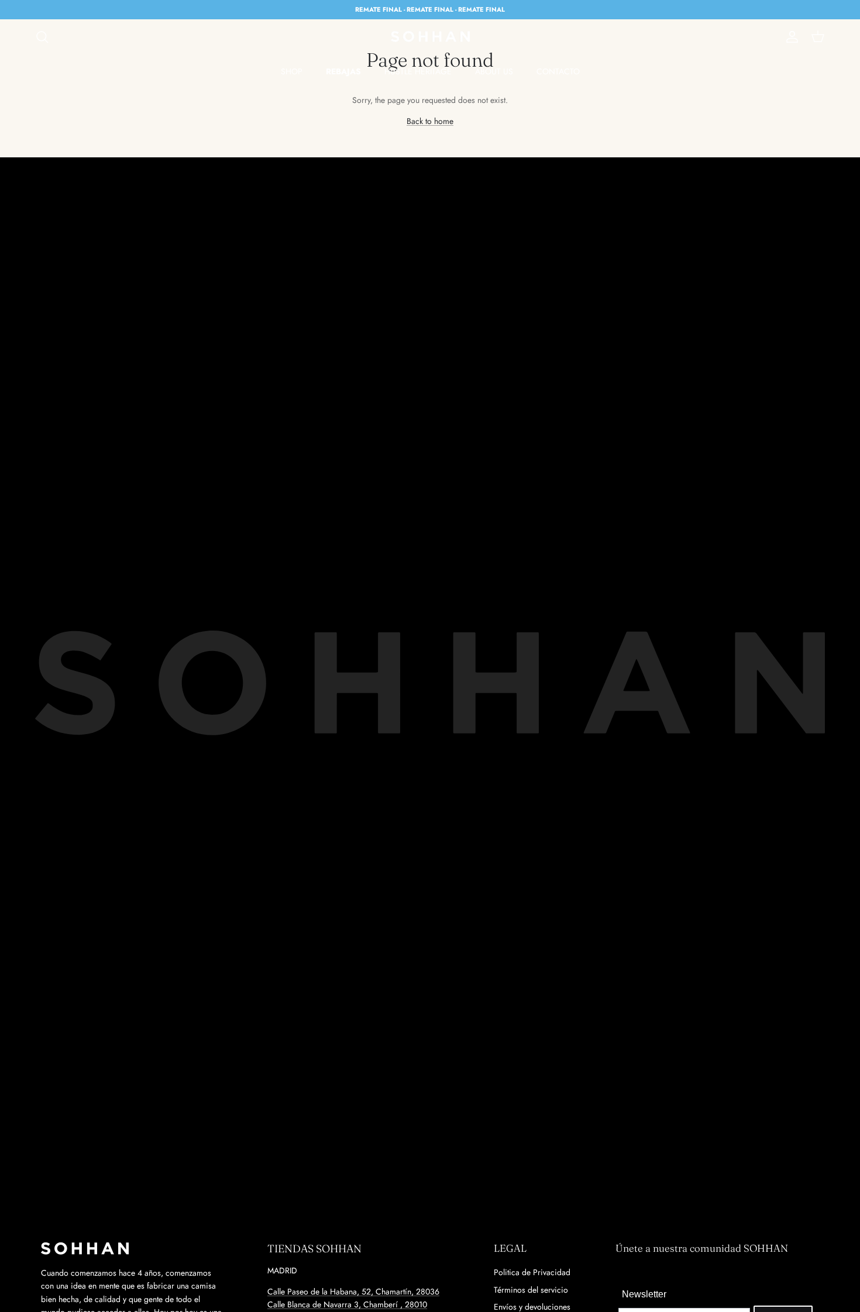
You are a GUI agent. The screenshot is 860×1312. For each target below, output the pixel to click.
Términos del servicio (531, 1290)
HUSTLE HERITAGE (418, 71)
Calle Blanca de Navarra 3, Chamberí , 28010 (347, 1304)
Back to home (430, 121)
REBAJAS (343, 71)
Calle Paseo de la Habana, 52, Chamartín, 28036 (353, 1291)
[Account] (789, 37)
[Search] (42, 37)
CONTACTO (558, 71)
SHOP (291, 71)
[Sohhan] (430, 37)
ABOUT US (494, 71)
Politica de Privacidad (532, 1272)
